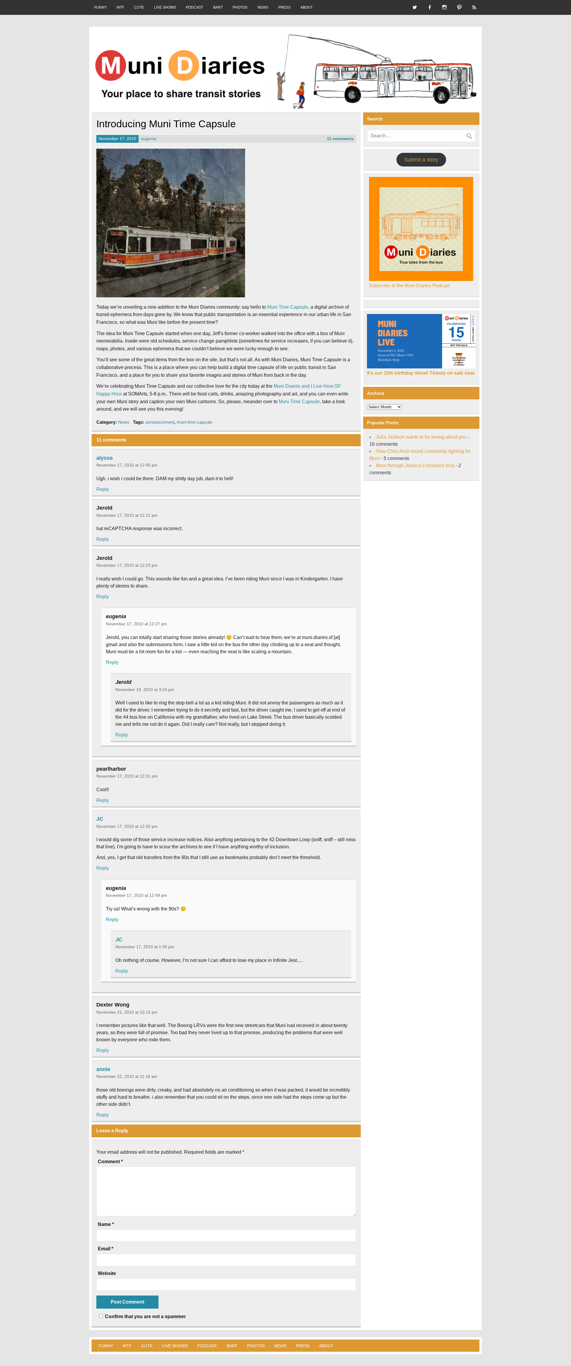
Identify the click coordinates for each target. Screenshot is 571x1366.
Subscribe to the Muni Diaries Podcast (409, 285)
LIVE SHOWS (165, 7)
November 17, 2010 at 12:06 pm (127, 465)
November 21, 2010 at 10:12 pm (127, 1012)
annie (103, 1069)
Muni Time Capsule (287, 307)
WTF (120, 7)
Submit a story (421, 160)
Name (106, 1224)
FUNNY (100, 7)
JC (99, 819)
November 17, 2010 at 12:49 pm (136, 895)
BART (218, 7)
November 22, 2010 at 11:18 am (126, 1076)
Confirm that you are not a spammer (145, 1316)
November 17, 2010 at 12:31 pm (127, 776)
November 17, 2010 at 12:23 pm (127, 565)
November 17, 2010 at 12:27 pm (136, 623)
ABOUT (306, 7)
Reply (102, 489)
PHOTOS (240, 7)
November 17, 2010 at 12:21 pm (127, 515)
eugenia (148, 138)
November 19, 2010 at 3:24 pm (144, 689)
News (123, 422)
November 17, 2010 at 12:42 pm (127, 826)
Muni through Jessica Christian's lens (415, 465)
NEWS (263, 7)
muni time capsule (194, 422)
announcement (159, 422)
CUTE (139, 7)
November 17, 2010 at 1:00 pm (144, 946)
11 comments (340, 138)
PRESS (284, 7)
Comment (110, 1161)
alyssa (104, 458)
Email (105, 1248)
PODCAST (194, 7)
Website (107, 1273)
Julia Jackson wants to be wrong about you (421, 436)
